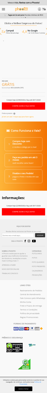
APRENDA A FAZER (9, 265)
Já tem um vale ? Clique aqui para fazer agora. (18, 117)
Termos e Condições (28, 309)
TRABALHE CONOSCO (10, 273)
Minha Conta (25, 302)
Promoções (37, 275)
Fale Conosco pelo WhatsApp (32, 298)
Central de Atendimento (30, 294)
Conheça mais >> (12, 261)
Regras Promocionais (29, 317)
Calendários (37, 271)
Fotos (34, 258)
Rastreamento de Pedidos (31, 290)
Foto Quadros (38, 262)
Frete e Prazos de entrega (31, 305)
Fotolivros (37, 253)
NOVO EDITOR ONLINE (10, 269)
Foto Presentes (38, 266)
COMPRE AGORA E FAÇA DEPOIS (23, 106)
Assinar (40, 235)
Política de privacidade (29, 313)
